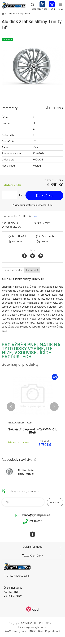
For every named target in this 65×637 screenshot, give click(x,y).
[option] (32, 66)
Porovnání (58, 107)
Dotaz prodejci (49, 236)
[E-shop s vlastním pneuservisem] (3, 13)
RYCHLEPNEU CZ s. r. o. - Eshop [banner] (13, 6)
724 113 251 (35, 521)
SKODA (16, 226)
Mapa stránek (52, 630)
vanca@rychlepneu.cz (36, 515)
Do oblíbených (19, 236)
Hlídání (45, 241)
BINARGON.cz (35, 630)
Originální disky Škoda (19, 13)
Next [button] (54, 406)
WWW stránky (12, 630)
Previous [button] (11, 406)
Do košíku (44, 195)
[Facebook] (32, 534)
